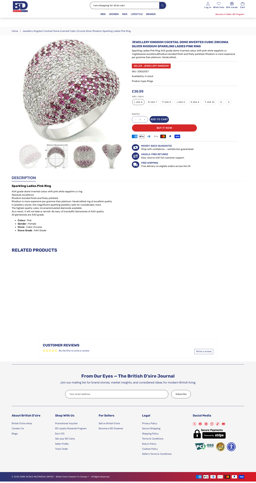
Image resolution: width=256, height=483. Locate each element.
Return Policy (149, 443)
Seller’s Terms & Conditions (157, 453)
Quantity (136, 114)
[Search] (162, 5)
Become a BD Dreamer (111, 428)
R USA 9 (195, 102)
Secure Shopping (151, 428)
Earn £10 (59, 433)
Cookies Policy (150, 448)
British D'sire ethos (22, 423)
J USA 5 (181, 102)
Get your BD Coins (65, 438)
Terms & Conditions (152, 438)
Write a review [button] (204, 351)
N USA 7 (152, 102)
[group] (30, 156)
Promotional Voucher (66, 423)
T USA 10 (209, 102)
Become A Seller (223, 14)
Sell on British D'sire (109, 423)
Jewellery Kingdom (156, 65)
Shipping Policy (150, 433)
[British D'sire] (24, 10)
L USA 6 (138, 102)
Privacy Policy (149, 423)
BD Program (238, 14)
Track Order (61, 448)
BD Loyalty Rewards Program (71, 428)
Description (24, 177)
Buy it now (164, 127)
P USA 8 (166, 102)
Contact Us (18, 428)
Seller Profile (62, 443)
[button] (242, 5)
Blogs (15, 433)
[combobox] (128, 5)
